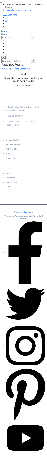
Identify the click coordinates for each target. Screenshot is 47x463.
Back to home (23, 85)
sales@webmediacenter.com (20, 10)
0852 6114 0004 (10, 15)
